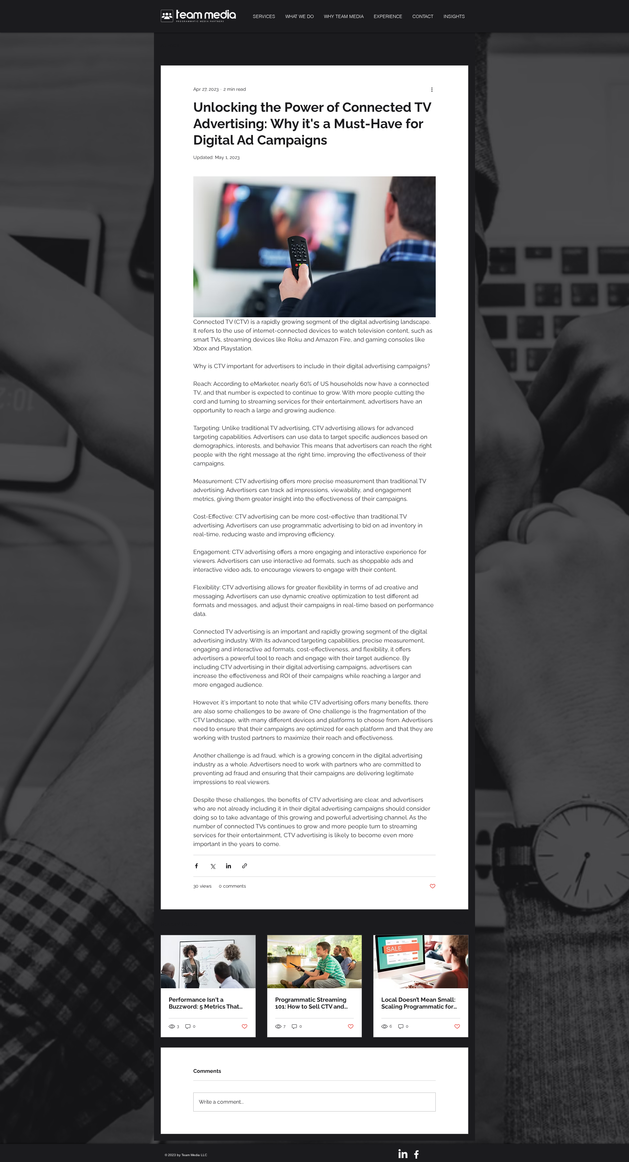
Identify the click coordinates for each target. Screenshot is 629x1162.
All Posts (170, 45)
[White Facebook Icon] (416, 1154)
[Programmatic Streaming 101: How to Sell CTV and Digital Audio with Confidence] (314, 961)
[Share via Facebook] (196, 866)
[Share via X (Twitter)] (212, 866)
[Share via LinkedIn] (228, 866)
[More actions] (432, 89)
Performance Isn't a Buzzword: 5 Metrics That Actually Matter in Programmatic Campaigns (205, 1003)
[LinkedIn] (403, 1154)
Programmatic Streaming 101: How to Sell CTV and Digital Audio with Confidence (310, 1003)
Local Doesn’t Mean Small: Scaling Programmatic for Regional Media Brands (418, 1003)
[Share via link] (244, 866)
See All (460, 922)
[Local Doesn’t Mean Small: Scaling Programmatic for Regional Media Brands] (420, 961)
